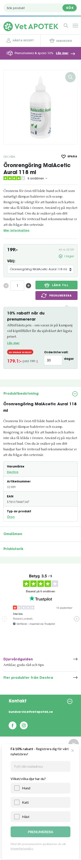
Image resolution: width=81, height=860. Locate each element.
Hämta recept (23, 40)
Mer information (16, 230)
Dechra (9, 157)
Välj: (11, 261)
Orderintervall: (56, 352)
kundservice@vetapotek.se (31, 712)
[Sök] (66, 25)
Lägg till (60, 285)
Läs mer (62, 53)
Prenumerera (60, 296)
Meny (75, 25)
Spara (72, 156)
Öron (11, 517)
